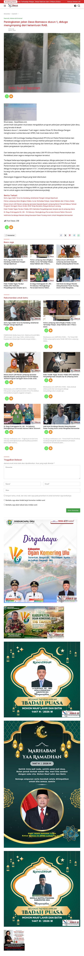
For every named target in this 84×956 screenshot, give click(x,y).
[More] (11, 96)
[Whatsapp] (7, 96)
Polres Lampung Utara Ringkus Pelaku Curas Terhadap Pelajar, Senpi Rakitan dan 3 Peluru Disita (39, 201)
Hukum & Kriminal (16, 18)
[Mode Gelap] (75, 6)
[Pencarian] (79, 6)
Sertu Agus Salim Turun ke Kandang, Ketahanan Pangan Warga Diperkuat (31, 198)
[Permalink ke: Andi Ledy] (5, 30)
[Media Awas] (12, 6)
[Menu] (5, 6)
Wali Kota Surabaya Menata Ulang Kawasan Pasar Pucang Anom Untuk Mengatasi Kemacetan (38, 215)
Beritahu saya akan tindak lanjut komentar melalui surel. (25, 500)
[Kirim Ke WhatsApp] (78, 235)
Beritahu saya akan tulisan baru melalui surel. (22, 505)
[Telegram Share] (74, 235)
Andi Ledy (11, 29)
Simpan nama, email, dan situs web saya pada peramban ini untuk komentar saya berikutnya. (39, 496)
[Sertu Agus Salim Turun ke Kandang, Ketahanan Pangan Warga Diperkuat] (16, 251)
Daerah (6, 18)
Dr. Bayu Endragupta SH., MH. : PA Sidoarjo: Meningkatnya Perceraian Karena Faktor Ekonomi (38, 212)
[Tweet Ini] (65, 235)
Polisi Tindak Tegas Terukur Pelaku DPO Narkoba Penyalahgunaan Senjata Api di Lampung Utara (39, 209)
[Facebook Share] (61, 235)
